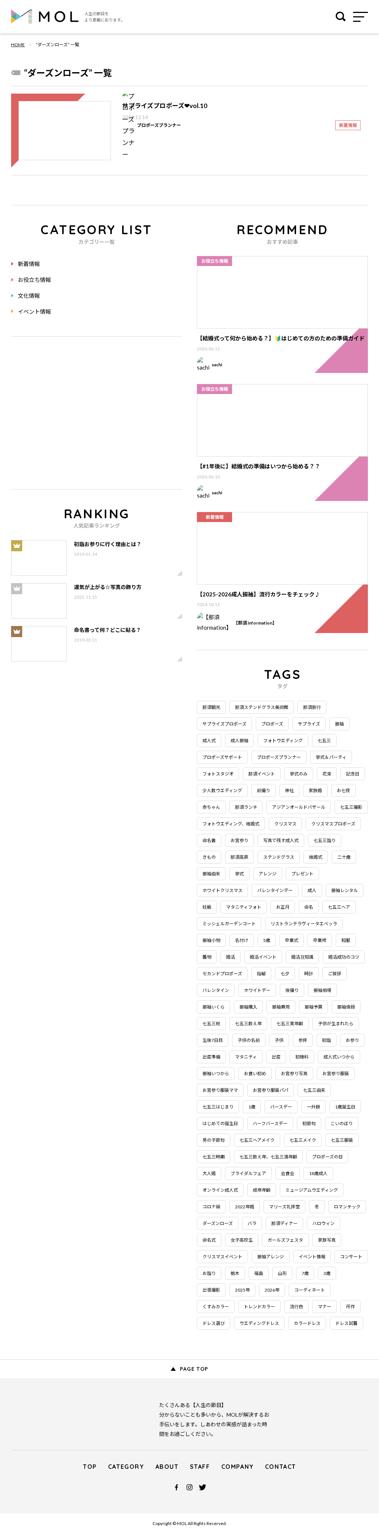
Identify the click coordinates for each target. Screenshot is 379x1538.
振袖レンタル (344, 890)
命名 (308, 907)
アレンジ (267, 873)
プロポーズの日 (327, 1157)
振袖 (339, 724)
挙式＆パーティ (331, 757)
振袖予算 (313, 1007)
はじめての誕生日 (220, 1123)
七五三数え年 (248, 1023)
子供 (279, 1040)
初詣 (326, 1040)
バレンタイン (215, 990)
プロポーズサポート (222, 757)
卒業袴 (319, 940)
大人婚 (209, 1173)
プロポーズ (272, 724)
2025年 (242, 1290)
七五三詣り (324, 840)
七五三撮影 (351, 807)
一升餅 (313, 1107)
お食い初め (255, 1073)
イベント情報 (34, 311)
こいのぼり (342, 1123)
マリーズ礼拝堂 (284, 1206)
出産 (276, 1057)
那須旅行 (312, 707)
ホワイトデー (257, 990)
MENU (364, 16)
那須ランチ (246, 807)
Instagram (189, 1487)
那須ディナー (284, 1223)
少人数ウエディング (222, 790)
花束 (326, 774)
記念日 (352, 774)
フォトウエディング (283, 740)
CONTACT (280, 1466)
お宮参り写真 (294, 1073)
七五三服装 (342, 1140)
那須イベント (261, 774)
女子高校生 (242, 1240)
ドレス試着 (346, 1323)
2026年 (272, 1290)
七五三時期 (213, 1157)
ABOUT (167, 1466)
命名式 (209, 1240)
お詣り (209, 1273)
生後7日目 (212, 1040)
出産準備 (211, 1057)
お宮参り (239, 840)
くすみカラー (215, 1306)
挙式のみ (299, 774)
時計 (308, 973)
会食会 (287, 1173)
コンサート (351, 1256)
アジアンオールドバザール (298, 807)
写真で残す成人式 (281, 840)
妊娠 (206, 907)
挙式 (239, 873)
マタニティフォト (243, 907)
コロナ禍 (211, 1206)
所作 (350, 1306)
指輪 (261, 973)
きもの (209, 857)
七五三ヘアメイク (257, 1140)
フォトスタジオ (218, 774)
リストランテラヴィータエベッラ (304, 923)
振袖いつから (215, 1073)
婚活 (230, 957)
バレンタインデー (275, 890)
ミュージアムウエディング (311, 1190)
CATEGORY (126, 1466)
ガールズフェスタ (285, 1240)
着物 (206, 957)
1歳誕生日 (345, 1107)
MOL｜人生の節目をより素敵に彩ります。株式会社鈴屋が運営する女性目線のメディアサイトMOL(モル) (45, 16)
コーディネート (309, 1290)
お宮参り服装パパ (270, 1090)
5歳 (266, 940)
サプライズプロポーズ (224, 724)
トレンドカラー (259, 1306)
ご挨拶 (334, 973)
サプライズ (309, 724)
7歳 (305, 1273)
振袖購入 (248, 1007)
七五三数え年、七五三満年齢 (268, 1157)
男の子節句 (213, 1140)
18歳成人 (318, 1173)
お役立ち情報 (34, 279)
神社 (289, 790)
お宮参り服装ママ (220, 1090)
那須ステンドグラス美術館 (261, 707)
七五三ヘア (339, 907)
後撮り (292, 990)
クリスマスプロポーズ (333, 824)
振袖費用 (281, 1007)
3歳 (327, 1273)
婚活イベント (263, 957)
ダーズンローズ (217, 1223)
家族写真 (327, 1240)
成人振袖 (239, 740)
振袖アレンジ (270, 1256)
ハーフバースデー (270, 1123)
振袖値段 (346, 1007)
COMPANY (237, 1466)
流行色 (296, 1306)
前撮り (263, 790)
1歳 (251, 1107)
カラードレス (307, 1323)
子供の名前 (249, 1040)
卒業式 (291, 940)
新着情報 (29, 263)
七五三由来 (314, 1090)
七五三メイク (302, 1140)
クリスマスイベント (222, 1256)
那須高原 (239, 857)
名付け (241, 940)
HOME (18, 44)
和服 (345, 940)
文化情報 (29, 295)
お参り (352, 1040)
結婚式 (315, 857)
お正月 (282, 907)
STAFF (200, 1466)
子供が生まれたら (335, 1023)
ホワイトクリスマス (222, 890)
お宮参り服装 (335, 1073)
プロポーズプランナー (279, 757)
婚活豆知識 (302, 957)
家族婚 (315, 790)
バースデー (281, 1107)
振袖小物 (211, 940)
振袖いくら (213, 1007)
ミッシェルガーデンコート (229, 923)
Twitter (202, 1487)
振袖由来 (211, 873)
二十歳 (344, 857)
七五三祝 (211, 1023)
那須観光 (211, 707)
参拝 (302, 1040)
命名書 (209, 840)
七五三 (324, 740)
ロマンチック (347, 1206)
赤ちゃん (211, 807)
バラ (252, 1223)
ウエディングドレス (259, 1323)
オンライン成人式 (220, 1190)
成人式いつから (339, 1057)
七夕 (285, 973)
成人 (312, 890)
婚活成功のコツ (343, 957)
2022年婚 (244, 1206)
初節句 (309, 1123)
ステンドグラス (278, 857)
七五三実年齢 (289, 1023)
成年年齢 (262, 1190)
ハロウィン (323, 1223)
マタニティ (246, 1057)
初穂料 (302, 1057)
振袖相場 (322, 990)
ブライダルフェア (248, 1173)
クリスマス (285, 824)
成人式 (209, 740)
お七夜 (343, 790)
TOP (90, 1466)
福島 (258, 1273)
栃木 (235, 1273)
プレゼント (302, 873)
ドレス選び (213, 1323)
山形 (282, 1273)
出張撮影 (211, 1290)
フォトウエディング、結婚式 (230, 824)
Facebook (176, 1487)
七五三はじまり (218, 1107)
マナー (324, 1306)
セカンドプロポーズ (222, 973)
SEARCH (340, 16)
